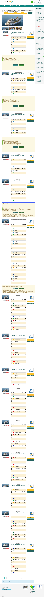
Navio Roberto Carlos (38, 44)
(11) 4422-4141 (40, 1)
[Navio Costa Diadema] (5, 28)
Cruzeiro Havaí (38, 72)
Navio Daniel (37, 43)
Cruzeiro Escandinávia (39, 68)
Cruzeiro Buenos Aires (39, 62)
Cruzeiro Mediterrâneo (39, 76)
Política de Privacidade (5, 590)
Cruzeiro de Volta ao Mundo (39, 24)
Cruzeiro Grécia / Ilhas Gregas (40, 71)
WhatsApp (21, 64)
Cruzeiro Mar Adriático (39, 73)
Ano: (23, 12)
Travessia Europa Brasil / (21, 5)
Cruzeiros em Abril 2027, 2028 (40, 52)
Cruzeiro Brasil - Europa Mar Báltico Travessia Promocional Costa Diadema (18, 221)
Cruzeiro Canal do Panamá (39, 63)
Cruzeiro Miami (38, 77)
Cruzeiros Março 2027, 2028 (39, 50)
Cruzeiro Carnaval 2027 (39, 11)
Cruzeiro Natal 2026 (38, 12)
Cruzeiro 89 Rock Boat (39, 27)
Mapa (38, 5)
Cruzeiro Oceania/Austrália (39, 80)
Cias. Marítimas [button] (4, 5)
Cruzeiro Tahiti (37, 82)
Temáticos (38, 26)
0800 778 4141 (40, 2)
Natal (34, 5)
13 (19, 577)
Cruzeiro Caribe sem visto (39, 66)
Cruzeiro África (38, 58)
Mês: (16, 12)
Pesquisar (30, 12)
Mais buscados (39, 8)
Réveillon (12, 5)
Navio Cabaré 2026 (38, 39)
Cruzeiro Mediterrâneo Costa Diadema (18, 296)
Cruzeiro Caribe (38, 64)
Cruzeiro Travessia (40, 15)
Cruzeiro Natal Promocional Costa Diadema (17, 33)
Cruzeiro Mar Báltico (38, 75)
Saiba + (31, 78)
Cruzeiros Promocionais (39, 13)
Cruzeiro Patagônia (38, 81)
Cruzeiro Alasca (38, 59)
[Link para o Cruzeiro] (5, 32)
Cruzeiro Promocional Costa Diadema (18, 155)
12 (17, 577)
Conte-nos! (33, 591)
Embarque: (6, 12)
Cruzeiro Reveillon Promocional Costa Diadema (18, 74)
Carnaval (30, 5)
